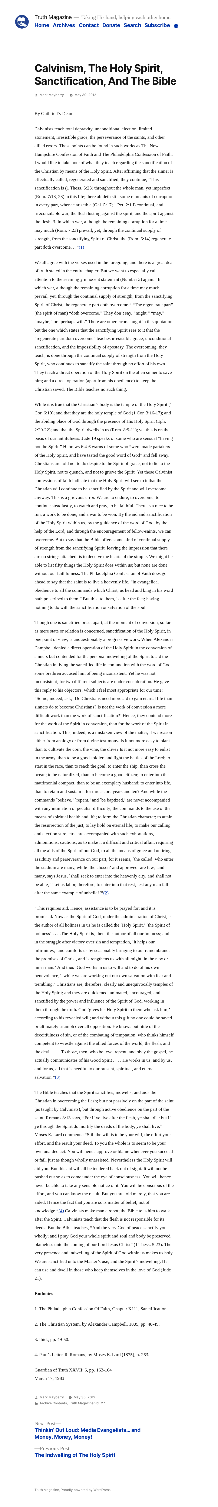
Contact (89, 25)
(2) (106, 893)
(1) (81, 247)
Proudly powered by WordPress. (86, 1490)
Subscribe (157, 25)
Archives (64, 25)
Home (41, 25)
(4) (61, 1211)
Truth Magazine (53, 17)
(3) (57, 1077)
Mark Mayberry (52, 95)
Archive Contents (53, 1403)
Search (132, 25)
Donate (111, 25)
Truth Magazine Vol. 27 (87, 1403)
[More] (176, 26)
